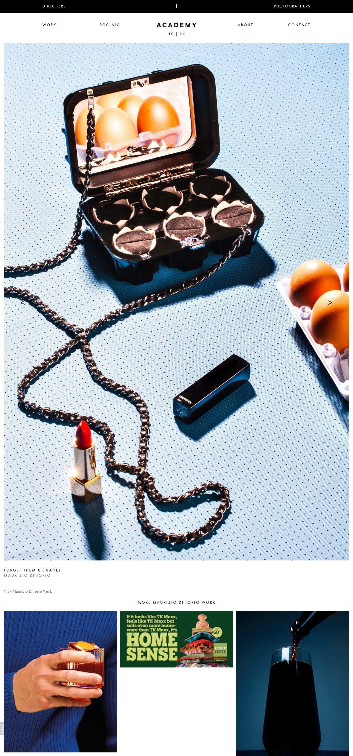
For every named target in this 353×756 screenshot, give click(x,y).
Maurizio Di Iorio (27, 575)
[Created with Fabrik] (2, 728)
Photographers (292, 6)
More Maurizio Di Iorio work (177, 602)
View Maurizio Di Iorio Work (28, 591)
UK (170, 34)
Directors (54, 6)
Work (49, 25)
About (245, 25)
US (183, 34)
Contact (299, 25)
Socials (110, 25)
